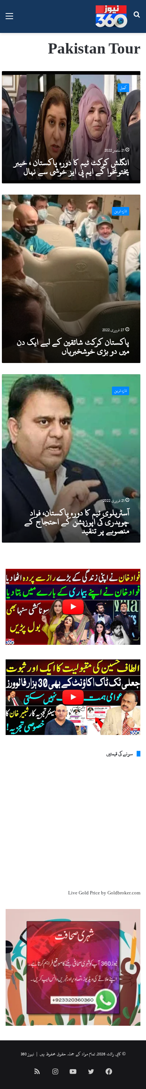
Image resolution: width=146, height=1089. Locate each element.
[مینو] (9, 19)
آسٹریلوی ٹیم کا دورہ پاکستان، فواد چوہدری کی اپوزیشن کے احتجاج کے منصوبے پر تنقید (76, 521)
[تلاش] (136, 19)
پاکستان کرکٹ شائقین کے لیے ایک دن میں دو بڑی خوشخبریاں (73, 347)
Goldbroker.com (123, 893)
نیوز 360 (27, 1054)
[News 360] (111, 16)
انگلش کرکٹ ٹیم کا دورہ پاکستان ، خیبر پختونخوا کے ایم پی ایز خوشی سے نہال (71, 167)
